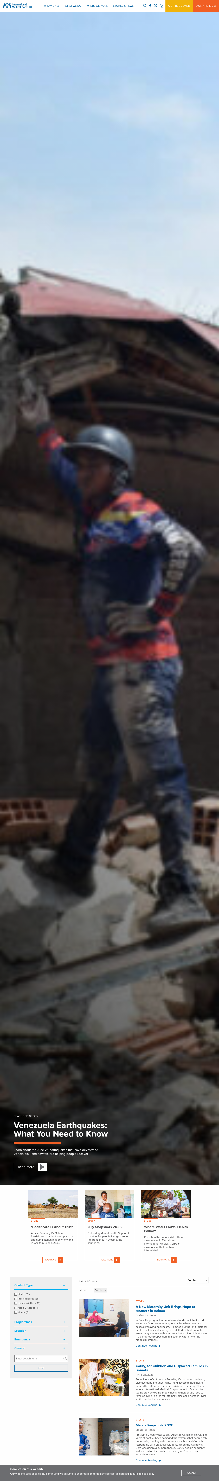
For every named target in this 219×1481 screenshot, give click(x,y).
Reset (41, 1368)
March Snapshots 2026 (154, 1425)
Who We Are (52, 5)
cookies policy (145, 1474)
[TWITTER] (155, 6)
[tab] (41, 1285)
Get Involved (179, 5)
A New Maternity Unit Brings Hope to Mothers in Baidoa (165, 1309)
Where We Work (97, 5)
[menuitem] (51, 6)
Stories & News (123, 5)
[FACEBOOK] (150, 6)
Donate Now (206, 5)
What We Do (73, 5)
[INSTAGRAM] (161, 6)
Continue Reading (146, 1345)
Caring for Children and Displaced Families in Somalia (172, 1368)
